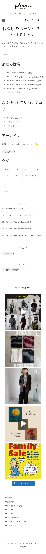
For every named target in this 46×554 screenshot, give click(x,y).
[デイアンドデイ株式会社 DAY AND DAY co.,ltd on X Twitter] (38, 20)
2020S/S (17, 176)
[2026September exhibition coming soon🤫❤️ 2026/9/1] (23, 312)
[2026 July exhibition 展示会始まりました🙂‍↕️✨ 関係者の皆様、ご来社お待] (23, 424)
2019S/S (37, 170)
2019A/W (27, 170)
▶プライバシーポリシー (15, 521)
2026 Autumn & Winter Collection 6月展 (24, 84)
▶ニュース (10, 509)
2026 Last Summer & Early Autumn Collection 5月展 (21, 235)
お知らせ (10, 125)
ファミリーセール (30, 176)
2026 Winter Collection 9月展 (19, 72)
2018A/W (6, 170)
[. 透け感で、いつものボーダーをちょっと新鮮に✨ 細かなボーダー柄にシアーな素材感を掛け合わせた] (23, 349)
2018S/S (17, 170)
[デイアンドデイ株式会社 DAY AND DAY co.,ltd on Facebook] (32, 20)
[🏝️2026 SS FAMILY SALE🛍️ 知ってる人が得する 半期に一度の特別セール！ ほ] (23, 461)
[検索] (20, 55)
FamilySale (11, 121)
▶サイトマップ (12, 525)
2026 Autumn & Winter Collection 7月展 (24, 80)
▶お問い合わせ (12, 517)
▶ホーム (9, 497)
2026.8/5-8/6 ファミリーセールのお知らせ (25, 76)
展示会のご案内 (13, 117)
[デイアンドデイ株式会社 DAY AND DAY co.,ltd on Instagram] (26, 20)
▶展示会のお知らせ (13, 505)
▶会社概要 (10, 501)
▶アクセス (10, 513)
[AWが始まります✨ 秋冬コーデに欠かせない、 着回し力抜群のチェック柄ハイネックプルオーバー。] (23, 386)
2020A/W (6, 176)
